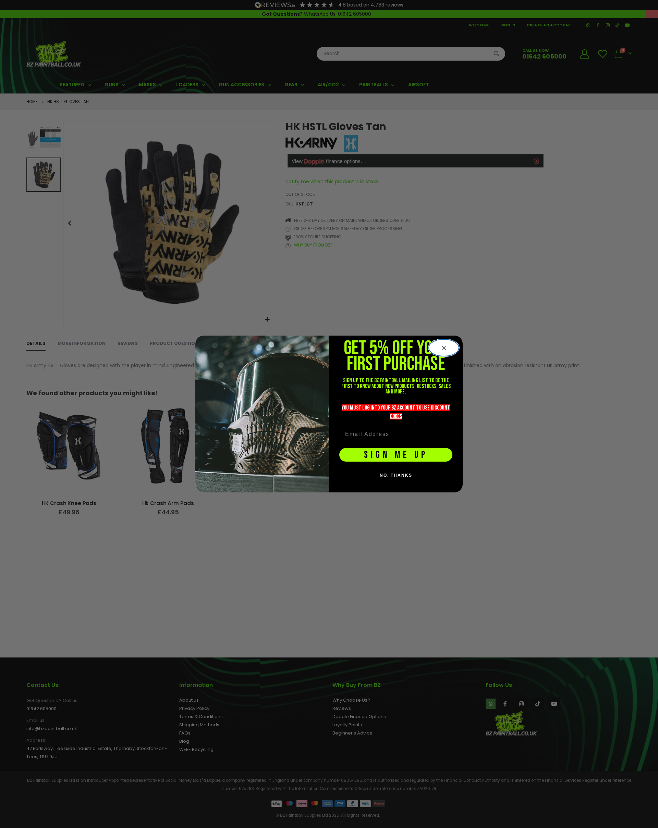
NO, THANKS (396, 475)
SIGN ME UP (396, 455)
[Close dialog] (443, 348)
